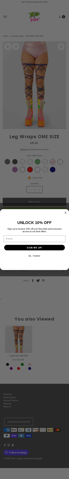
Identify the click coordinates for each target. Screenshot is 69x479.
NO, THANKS (34, 255)
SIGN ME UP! (34, 247)
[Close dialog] (66, 212)
